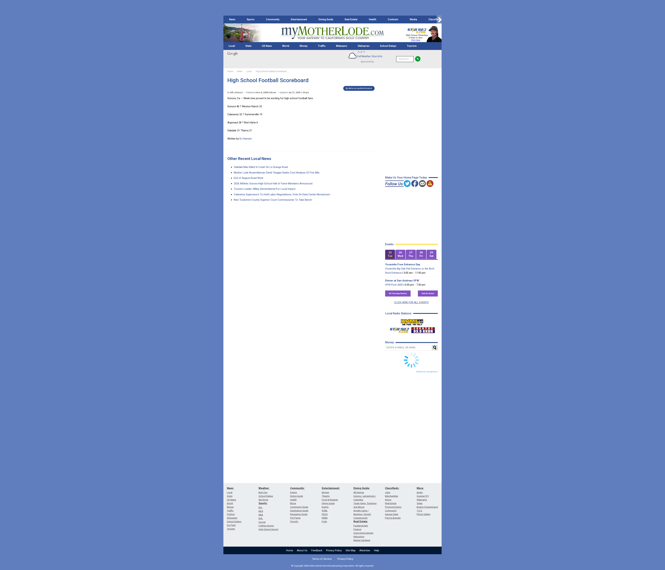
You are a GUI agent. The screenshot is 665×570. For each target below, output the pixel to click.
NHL (261, 518)
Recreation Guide (298, 514)
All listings (358, 492)
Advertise (364, 550)
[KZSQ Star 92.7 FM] (398, 329)
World (285, 46)
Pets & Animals (393, 518)
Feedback (316, 550)
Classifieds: (392, 488)
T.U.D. (419, 510)
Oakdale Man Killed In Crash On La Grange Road (261, 167)
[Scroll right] (439, 19)
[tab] (390, 254)
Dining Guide (325, 19)
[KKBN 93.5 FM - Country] (423, 329)
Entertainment (299, 19)
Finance (357, 529)
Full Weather (364, 56)
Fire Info (294, 521)
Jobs (387, 492)
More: (420, 488)
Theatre (326, 496)
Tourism (412, 46)
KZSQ (325, 514)
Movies (325, 492)
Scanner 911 (423, 496)
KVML (325, 510)
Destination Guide (299, 510)
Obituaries (364, 46)
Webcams (341, 46)
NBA (261, 515)
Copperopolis (360, 518)
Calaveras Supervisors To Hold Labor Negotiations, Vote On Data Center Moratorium (282, 194)
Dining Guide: (361, 488)
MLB (261, 511)
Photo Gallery (423, 514)
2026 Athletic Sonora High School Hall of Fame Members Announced (273, 183)
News (232, 19)
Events (293, 492)
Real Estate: (360, 521)
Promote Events (393, 507)
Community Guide (299, 507)
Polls (324, 521)
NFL (261, 507)
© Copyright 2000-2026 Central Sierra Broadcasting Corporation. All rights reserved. (332, 565)
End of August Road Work (248, 178)
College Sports (266, 525)
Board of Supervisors (427, 507)
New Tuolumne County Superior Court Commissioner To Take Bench (273, 199)
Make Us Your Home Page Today (406, 177)
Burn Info (377, 56)
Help (376, 550)
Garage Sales (391, 514)
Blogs (293, 503)
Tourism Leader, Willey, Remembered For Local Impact (264, 188)
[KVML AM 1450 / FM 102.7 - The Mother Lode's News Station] (412, 321)
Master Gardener (361, 540)
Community (272, 19)
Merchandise (391, 496)
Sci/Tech (231, 525)
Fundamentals (360, 525)
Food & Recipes (330, 499)
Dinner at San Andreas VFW (402, 280)
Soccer (262, 522)
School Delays (388, 46)
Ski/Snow (263, 499)
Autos (388, 499)
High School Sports (268, 529)
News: (230, 488)
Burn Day (263, 492)
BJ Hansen (246, 138)
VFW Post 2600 (394, 284)
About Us (302, 550)
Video (420, 503)
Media (413, 19)
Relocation (358, 536)
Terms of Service (322, 558)
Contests (393, 19)
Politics (231, 514)
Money (303, 46)
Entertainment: (331, 488)
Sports (251, 19)
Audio (420, 492)
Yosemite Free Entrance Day (402, 264)
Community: (297, 488)
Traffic (322, 46)
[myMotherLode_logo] (332, 33)
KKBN (324, 518)
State (248, 46)
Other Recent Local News (249, 158)
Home (289, 550)
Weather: (264, 488)
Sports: (263, 503)
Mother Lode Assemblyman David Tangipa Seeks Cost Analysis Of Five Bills (277, 172)
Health (372, 19)
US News (267, 46)
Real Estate (351, 19)
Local (232, 46)
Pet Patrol (295, 518)
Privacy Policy (334, 550)
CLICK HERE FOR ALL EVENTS (411, 302)
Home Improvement (363, 533)
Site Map (351, 550)
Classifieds (434, 19)
